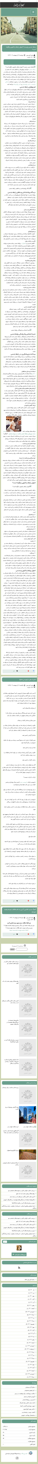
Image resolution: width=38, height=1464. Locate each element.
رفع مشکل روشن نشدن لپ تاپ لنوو (10, 982)
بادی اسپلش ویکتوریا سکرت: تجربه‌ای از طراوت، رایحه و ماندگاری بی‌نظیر (11, 1061)
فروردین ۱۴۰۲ (30, 1311)
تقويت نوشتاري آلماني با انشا (27, 1406)
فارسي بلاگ (24, 1453)
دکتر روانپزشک (17, 84)
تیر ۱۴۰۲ (31, 1318)
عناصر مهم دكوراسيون (29, 1409)
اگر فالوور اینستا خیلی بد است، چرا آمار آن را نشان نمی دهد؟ (11, 1131)
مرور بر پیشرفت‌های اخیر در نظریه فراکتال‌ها (11, 1041)
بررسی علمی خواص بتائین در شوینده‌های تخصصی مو (11, 962)
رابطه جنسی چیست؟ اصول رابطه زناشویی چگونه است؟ (21, 48)
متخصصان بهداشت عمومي (28, 1415)
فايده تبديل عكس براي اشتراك (27, 1402)
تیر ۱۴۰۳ (31, 1355)
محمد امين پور (30, 1279)
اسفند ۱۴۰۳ (31, 1370)
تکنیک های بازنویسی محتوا (27, 679)
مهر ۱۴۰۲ (31, 1327)
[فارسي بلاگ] (30, 1453)
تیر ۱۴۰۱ (31, 1293)
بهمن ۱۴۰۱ (31, 1305)
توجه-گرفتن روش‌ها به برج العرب (12, 1108)
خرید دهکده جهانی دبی (13, 1126)
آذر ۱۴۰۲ (31, 1333)
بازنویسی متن (23, 782)
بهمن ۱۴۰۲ (31, 1339)
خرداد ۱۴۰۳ (31, 1352)
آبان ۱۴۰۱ (31, 1299)
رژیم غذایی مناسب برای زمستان (10, 1087)
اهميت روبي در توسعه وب (28, 1412)
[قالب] (17, 1458)
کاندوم (33, 373)
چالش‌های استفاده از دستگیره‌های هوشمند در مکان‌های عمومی (13, 1022)
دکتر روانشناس (26, 84)
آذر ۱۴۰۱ (31, 1302)
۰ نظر (14, 671)
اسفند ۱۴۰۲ (31, 1343)
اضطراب (23, 243)
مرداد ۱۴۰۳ (31, 1358)
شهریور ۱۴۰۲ (30, 1324)
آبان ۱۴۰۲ (31, 1330)
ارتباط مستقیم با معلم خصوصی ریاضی (11, 1163)
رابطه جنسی (32, 69)
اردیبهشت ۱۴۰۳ (30, 1349)
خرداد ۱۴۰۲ (31, 1315)
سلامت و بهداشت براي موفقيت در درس (25, 1393)
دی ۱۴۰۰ (31, 1290)
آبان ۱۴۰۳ (31, 1367)
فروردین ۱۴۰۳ (30, 1346)
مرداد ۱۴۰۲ (31, 1321)
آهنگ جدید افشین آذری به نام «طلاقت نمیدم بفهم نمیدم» (20, 910)
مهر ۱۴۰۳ (31, 1364)
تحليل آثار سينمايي (30, 1387)
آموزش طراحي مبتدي (29, 1396)
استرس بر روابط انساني (28, 1399)
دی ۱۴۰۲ (31, 1336)
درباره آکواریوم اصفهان (13, 1150)
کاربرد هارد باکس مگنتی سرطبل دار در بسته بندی (10, 1001)
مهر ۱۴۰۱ (31, 1296)
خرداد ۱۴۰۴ (31, 1377)
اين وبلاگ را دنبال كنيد (19, 1254)
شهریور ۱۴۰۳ (30, 1361)
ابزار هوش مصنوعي (30, 1390)
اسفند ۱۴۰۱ (31, 1308)
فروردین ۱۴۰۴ (30, 1374)
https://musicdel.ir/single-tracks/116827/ (19, 930)
